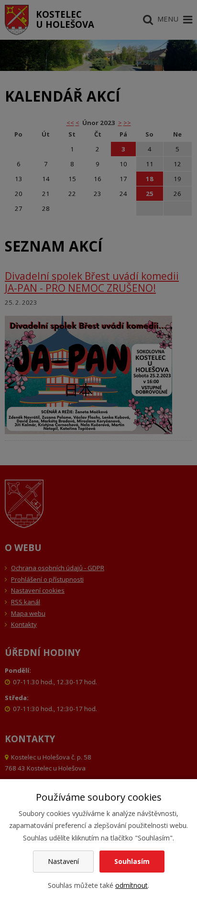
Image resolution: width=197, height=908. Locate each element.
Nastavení (63, 861)
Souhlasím (132, 861)
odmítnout (131, 885)
